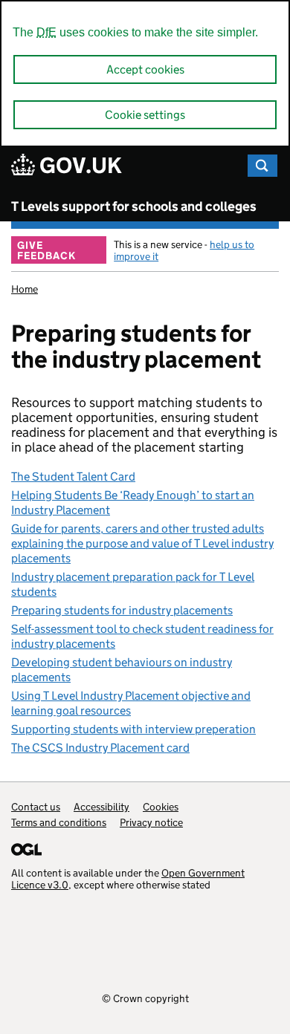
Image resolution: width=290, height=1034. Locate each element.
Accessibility (101, 806)
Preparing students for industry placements (122, 610)
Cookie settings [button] (145, 115)
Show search (262, 166)
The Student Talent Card (73, 476)
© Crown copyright (145, 998)
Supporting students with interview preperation (133, 729)
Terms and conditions (58, 822)
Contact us (35, 806)
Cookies (160, 806)
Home (24, 289)
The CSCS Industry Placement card (100, 748)
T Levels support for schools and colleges (134, 206)
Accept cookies (145, 69)
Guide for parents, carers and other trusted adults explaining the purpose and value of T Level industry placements (142, 543)
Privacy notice (151, 822)
